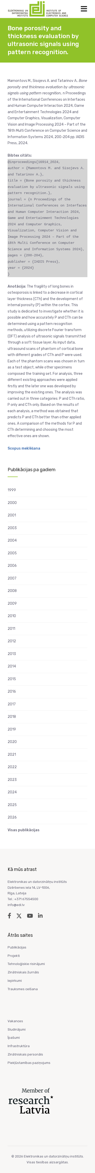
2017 (12, 704)
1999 (12, 490)
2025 (12, 805)
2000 (12, 503)
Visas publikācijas (24, 830)
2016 (12, 691)
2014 (12, 666)
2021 (12, 754)
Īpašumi (14, 1038)
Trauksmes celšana (23, 989)
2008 (12, 591)
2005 (12, 553)
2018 (12, 717)
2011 (11, 629)
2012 (12, 641)
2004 (12, 540)
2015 (12, 679)
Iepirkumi (15, 981)
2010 (12, 616)
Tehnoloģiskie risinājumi (26, 964)
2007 (12, 578)
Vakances (15, 1021)
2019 (12, 729)
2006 (12, 565)
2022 (12, 767)
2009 (12, 603)
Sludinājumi (17, 1029)
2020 (12, 742)
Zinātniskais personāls (25, 1054)
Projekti (14, 956)
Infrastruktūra (19, 1046)
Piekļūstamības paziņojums (29, 1063)
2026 (12, 817)
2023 (12, 780)
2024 (12, 792)
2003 (12, 528)
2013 (12, 654)
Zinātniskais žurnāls (23, 972)
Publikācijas (17, 947)
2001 (12, 515)
